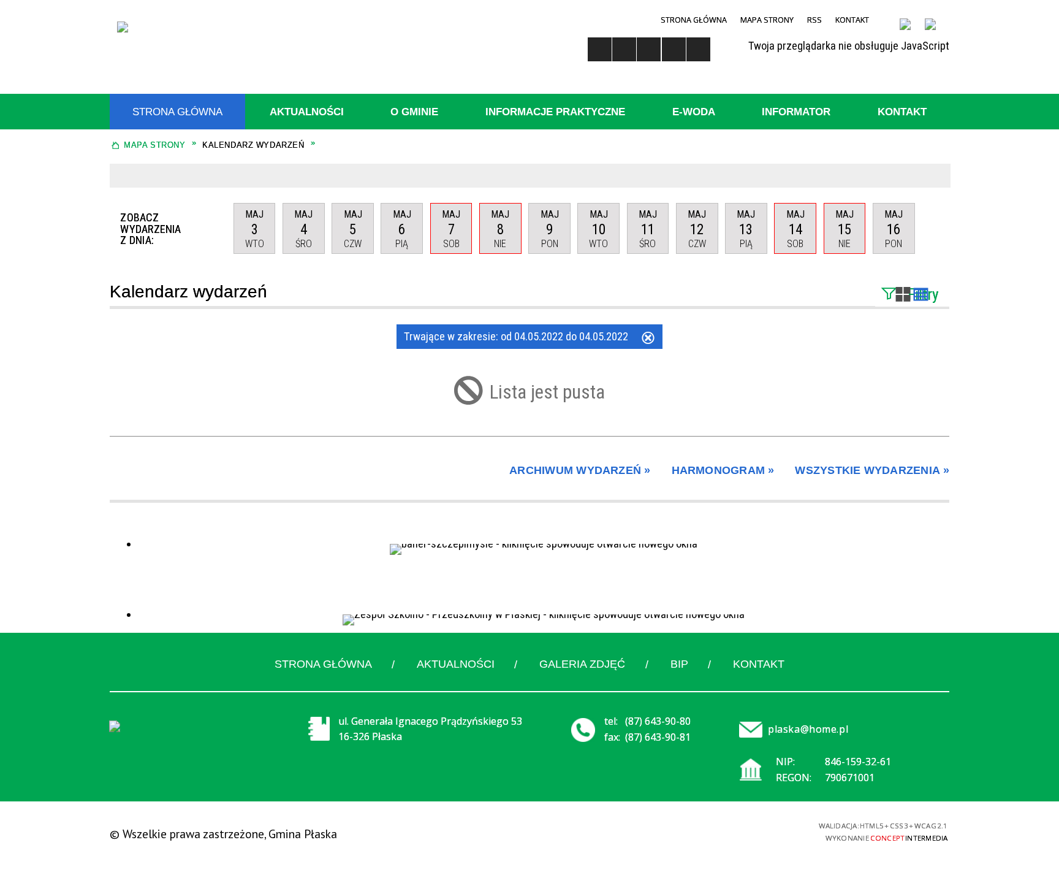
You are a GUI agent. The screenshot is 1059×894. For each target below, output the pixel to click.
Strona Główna (694, 19)
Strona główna (323, 664)
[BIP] (911, 31)
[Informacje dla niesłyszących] (674, 49)
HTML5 (686, 831)
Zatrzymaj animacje (600, 49)
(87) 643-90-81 (658, 737)
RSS (814, 19)
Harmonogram (718, 470)
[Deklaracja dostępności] (649, 49)
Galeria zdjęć (582, 664)
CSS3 (707, 831)
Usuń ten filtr (648, 339)
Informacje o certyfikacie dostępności (528, 834)
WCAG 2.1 (751, 831)
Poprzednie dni (216, 228)
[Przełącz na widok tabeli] (921, 295)
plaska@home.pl (808, 729)
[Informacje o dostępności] (624, 49)
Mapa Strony (767, 19)
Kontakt (852, 19)
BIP (679, 664)
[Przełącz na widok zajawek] (903, 295)
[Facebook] (937, 31)
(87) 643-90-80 (658, 721)
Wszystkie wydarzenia (867, 470)
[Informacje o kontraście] (698, 49)
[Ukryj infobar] (937, 176)
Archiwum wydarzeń (575, 470)
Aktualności (456, 664)
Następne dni (932, 228)
